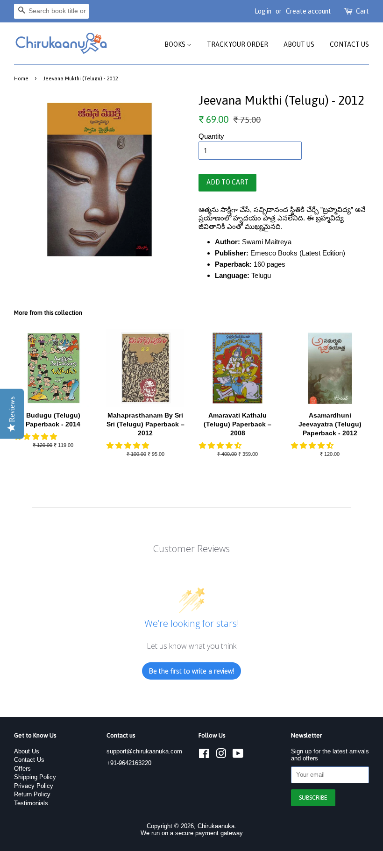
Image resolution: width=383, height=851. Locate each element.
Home (21, 78)
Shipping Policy (35, 776)
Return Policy (32, 794)
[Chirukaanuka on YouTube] (238, 755)
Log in (263, 11)
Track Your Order (237, 44)
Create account (308, 11)
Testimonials (31, 803)
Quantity (211, 136)
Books (175, 44)
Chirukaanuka (216, 826)
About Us (299, 44)
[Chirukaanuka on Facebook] (204, 755)
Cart (362, 11)
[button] (36, 436)
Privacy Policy (33, 785)
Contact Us (349, 44)
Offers (22, 768)
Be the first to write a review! (191, 671)
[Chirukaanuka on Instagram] (221, 755)
